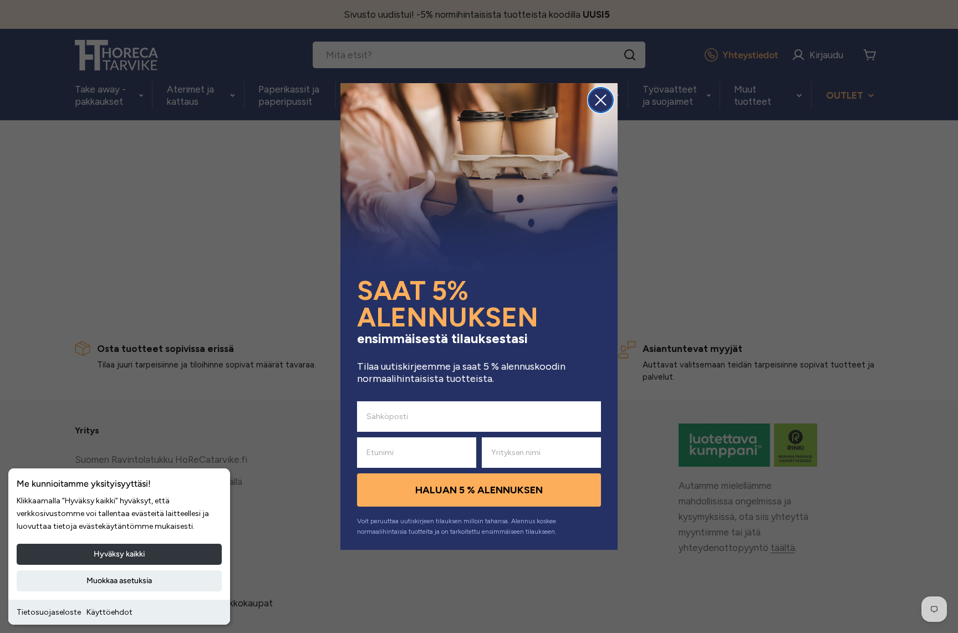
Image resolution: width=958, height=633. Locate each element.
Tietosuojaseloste (49, 612)
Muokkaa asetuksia (119, 580)
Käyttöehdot (109, 612)
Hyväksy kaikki (119, 554)
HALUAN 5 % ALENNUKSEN (479, 490)
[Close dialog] (600, 100)
